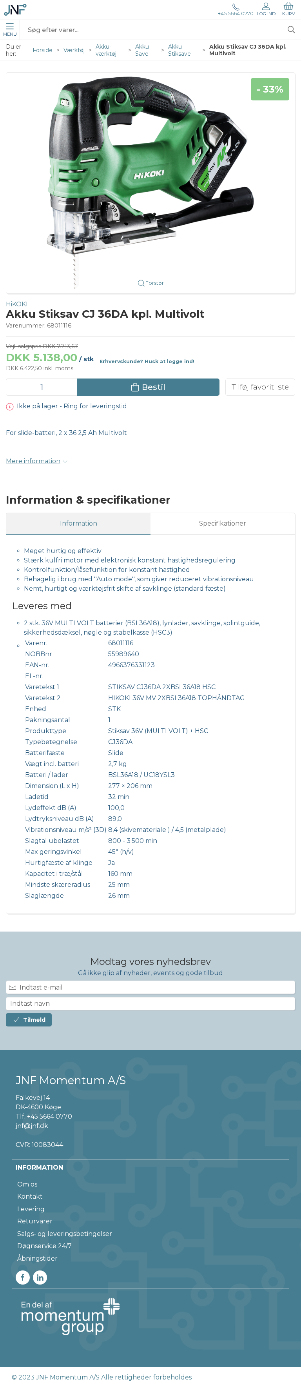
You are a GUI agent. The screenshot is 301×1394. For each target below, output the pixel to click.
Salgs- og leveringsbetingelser (64, 1233)
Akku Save (142, 50)
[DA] (15, 10)
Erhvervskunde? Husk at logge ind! (147, 361)
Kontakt (30, 1196)
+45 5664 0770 (236, 13)
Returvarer (35, 1221)
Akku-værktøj (106, 50)
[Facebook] (23, 1277)
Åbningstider (37, 1258)
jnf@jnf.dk (32, 1126)
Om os (27, 1184)
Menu (10, 34)
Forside (43, 50)
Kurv (288, 13)
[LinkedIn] (40, 1277)
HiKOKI (17, 304)
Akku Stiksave (179, 50)
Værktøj (74, 50)
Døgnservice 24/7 (44, 1246)
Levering (31, 1209)
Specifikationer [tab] (222, 523)
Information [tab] (78, 523)
